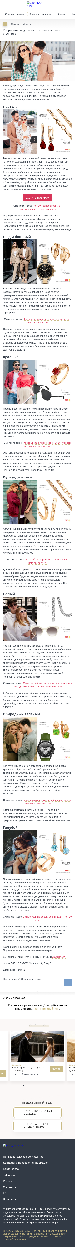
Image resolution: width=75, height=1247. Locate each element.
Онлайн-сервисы (14, 14)
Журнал (62, 14)
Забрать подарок (37, 198)
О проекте (10, 1187)
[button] (23, 1085)
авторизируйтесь (47, 1008)
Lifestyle (27, 24)
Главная (5, 24)
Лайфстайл (58, 957)
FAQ (6, 1193)
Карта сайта (11, 1168)
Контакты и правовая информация (25, 1162)
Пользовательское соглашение (23, 1156)
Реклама (8, 1181)
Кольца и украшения (41, 14)
